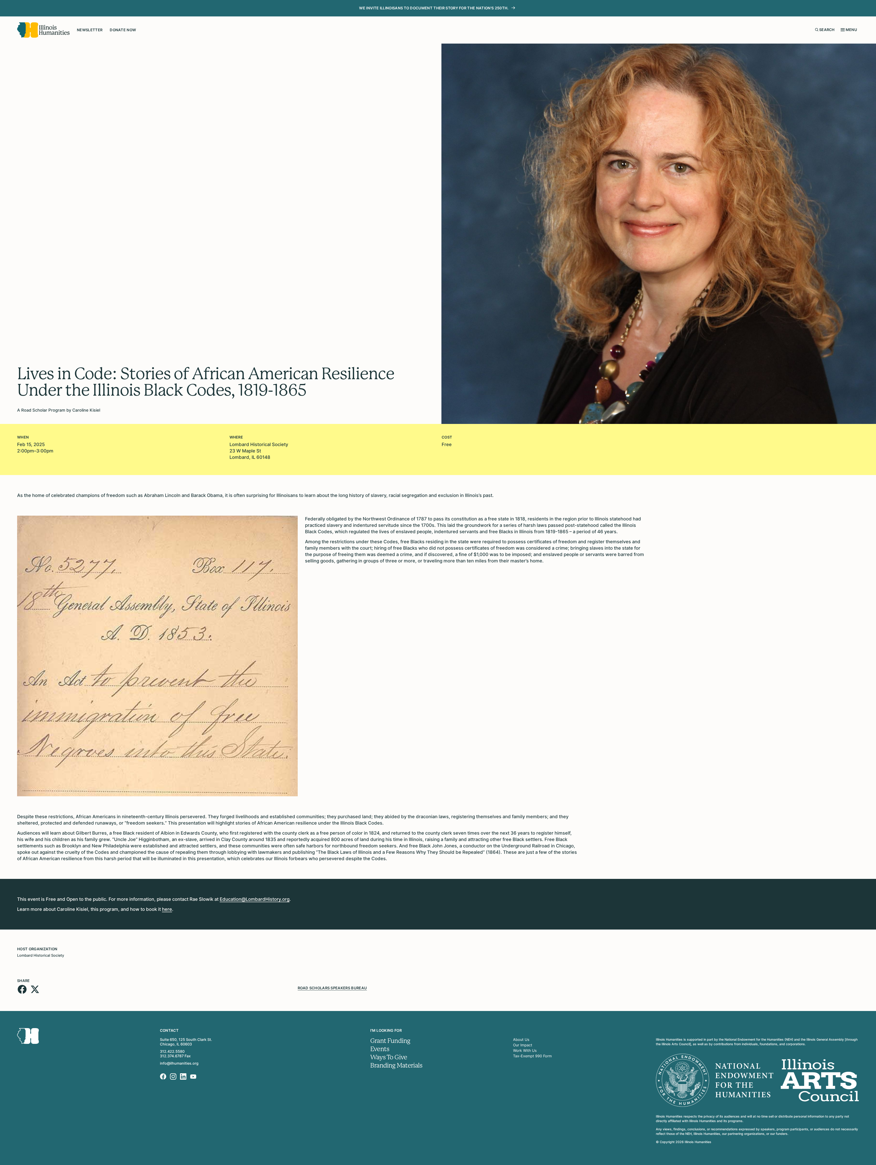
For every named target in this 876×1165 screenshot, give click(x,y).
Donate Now (123, 30)
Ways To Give (388, 1057)
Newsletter (89, 30)
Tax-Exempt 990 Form (532, 1056)
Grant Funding (390, 1041)
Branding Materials (396, 1065)
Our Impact (522, 1045)
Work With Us (525, 1050)
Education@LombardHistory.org (254, 899)
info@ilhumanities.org (179, 1063)
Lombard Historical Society (40, 955)
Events (379, 1049)
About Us (521, 1039)
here (167, 909)
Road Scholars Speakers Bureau (332, 988)
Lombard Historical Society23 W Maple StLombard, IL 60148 (258, 451)
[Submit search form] (816, 29)
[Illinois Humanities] (43, 30)
